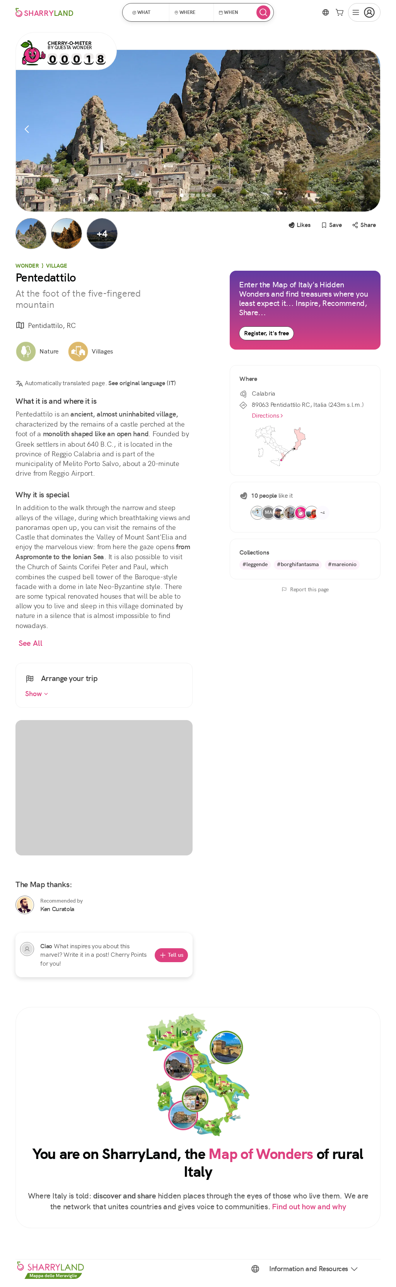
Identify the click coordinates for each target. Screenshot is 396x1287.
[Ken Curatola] (24, 905)
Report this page (309, 589)
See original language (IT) (142, 383)
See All (31, 643)
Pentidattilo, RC (51, 325)
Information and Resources (308, 1269)
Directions (265, 415)
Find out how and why (309, 1207)
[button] (148, 12)
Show (34, 694)
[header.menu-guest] (364, 12)
